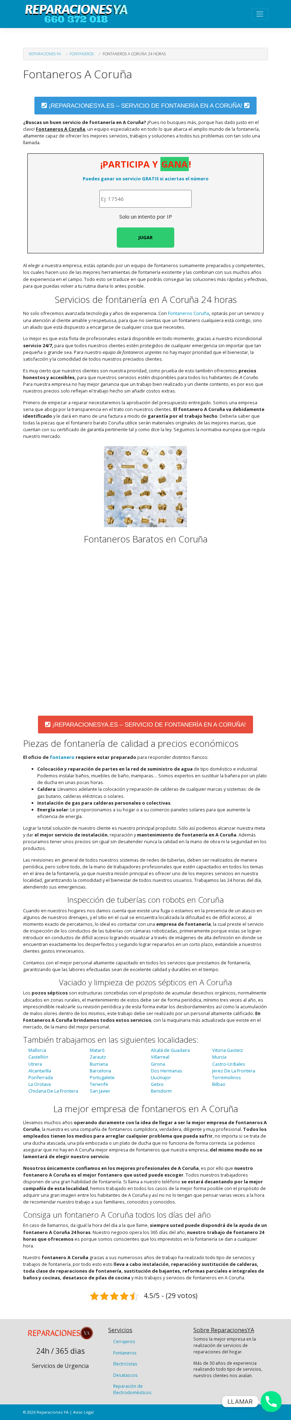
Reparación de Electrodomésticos (132, 1389)
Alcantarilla (39, 1070)
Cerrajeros (124, 1341)
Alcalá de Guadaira (170, 1050)
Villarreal (160, 1057)
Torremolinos (226, 1077)
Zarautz (98, 1057)
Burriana (99, 1064)
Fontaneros (82, 53)
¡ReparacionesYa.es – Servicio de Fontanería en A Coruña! (145, 105)
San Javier (100, 1091)
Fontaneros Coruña (188, 313)
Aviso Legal (83, 1412)
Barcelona (100, 1070)
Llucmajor (161, 1077)
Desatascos (125, 1375)
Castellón (38, 1057)
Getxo (157, 1084)
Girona (158, 1064)
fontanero (62, 757)
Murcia (219, 1057)
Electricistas (125, 1364)
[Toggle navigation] (260, 14)
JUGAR (145, 237)
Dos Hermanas (166, 1070)
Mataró (97, 1050)
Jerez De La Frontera (233, 1070)
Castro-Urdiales (228, 1064)
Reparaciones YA (45, 53)
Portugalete (102, 1077)
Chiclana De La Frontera (53, 1091)
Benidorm (161, 1091)
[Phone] (271, 1401)
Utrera (35, 1064)
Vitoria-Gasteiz (227, 1050)
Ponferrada (40, 1077)
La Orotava (39, 1084)
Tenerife (99, 1084)
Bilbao (218, 1084)
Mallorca (37, 1050)
